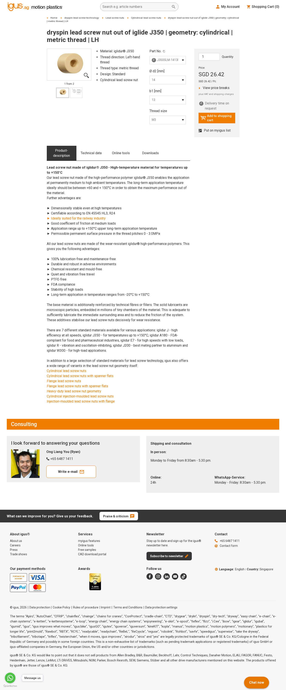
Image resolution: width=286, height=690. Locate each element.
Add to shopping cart (216, 118)
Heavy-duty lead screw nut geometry (74, 391)
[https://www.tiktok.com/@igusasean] (183, 576)
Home (53, 18)
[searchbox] (135, 6)
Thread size (158, 111)
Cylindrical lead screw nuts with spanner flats (80, 376)
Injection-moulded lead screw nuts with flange (81, 401)
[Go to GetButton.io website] (10, 686)
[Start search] (173, 6)
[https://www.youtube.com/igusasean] (175, 576)
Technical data (91, 153)
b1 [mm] (155, 91)
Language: (232, 569)
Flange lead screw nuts (64, 381)
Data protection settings (161, 607)
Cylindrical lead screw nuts (146, 18)
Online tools (121, 153)
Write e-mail (67, 472)
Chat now (256, 682)
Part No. (155, 51)
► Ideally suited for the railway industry (76, 218)
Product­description (61, 153)
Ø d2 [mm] (156, 71)
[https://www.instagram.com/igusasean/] (158, 576)
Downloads (150, 153)
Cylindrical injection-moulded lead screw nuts (80, 396)
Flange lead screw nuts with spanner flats (77, 386)
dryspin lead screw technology (81, 18)
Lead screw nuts (115, 18)
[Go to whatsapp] (10, 678)
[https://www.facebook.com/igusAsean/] (149, 576)
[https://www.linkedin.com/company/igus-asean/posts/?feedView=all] (166, 576)
